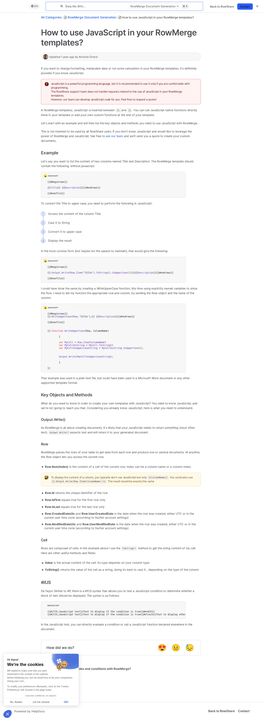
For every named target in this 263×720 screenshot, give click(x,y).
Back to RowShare (222, 6)
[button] (257, 6)
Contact (245, 6)
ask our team (114, 136)
